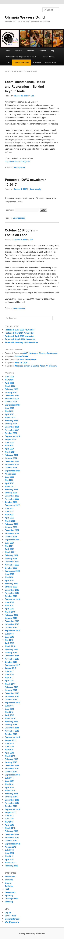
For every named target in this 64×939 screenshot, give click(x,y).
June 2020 (9, 574)
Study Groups (48, 56)
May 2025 (9, 411)
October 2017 (11, 661)
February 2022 (11, 523)
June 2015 (9, 746)
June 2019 (9, 602)
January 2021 (11, 558)
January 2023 (11, 492)
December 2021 (12, 530)
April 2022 (9, 517)
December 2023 (12, 461)
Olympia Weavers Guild (25, 17)
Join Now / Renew (21, 62)
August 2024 (10, 439)
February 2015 (11, 759)
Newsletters (10, 892)
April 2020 (9, 580)
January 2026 (11, 392)
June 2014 (9, 780)
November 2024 (12, 429)
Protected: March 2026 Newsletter (20, 339)
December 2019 (12, 589)
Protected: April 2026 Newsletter (19, 336)
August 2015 (10, 740)
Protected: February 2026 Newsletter (21, 342)
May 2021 (9, 545)
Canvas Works (21, 356)
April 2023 (9, 483)
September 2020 (12, 571)
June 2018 (9, 636)
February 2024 (11, 454)
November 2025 (12, 398)
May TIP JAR (21, 362)
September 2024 (12, 436)
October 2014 (11, 771)
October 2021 (11, 536)
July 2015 (9, 743)
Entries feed (10, 915)
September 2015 (12, 737)
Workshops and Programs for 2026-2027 (22, 56)
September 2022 (12, 505)
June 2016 (9, 709)
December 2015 (12, 727)
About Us (18, 50)
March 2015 (10, 755)
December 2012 (12, 834)
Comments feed (12, 918)
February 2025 (11, 420)
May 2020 (9, 577)
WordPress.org (12, 921)
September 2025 (12, 404)
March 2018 (10, 646)
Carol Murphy (35, 189)
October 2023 (11, 467)
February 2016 (11, 721)
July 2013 (9, 815)
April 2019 (9, 608)
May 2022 (9, 514)
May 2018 (9, 640)
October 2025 (11, 401)
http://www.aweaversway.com (17, 161)
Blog (52, 50)
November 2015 (12, 730)
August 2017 (10, 668)
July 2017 (9, 671)
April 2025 (9, 414)
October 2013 (11, 806)
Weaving (9, 901)
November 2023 (12, 464)
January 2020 (11, 586)
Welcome (30, 50)
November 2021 (12, 533)
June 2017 (9, 674)
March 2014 (10, 790)
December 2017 (12, 655)
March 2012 (10, 862)
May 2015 (9, 749)
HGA (7, 889)
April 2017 (9, 680)
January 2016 (11, 724)
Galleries (9, 886)
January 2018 (11, 652)
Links (8, 62)
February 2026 (11, 389)
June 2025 (9, 408)
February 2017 (11, 687)
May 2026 (9, 379)
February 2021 (11, 555)
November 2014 (12, 768)
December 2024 (12, 426)
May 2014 (9, 784)
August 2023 (10, 473)
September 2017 (12, 665)
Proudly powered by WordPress (32, 933)
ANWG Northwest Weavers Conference (39, 353)
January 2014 (11, 796)
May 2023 (9, 480)
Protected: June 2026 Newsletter (19, 329)
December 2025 (12, 395)
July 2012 (9, 849)
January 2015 (11, 762)
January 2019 (11, 618)
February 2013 (11, 831)
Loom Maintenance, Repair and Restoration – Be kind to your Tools (25, 86)
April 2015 (9, 752)
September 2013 (12, 809)
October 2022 (11, 502)
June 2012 (9, 853)
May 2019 (9, 605)
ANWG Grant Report (27, 359)
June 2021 (9, 542)
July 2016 (9, 705)
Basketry (9, 879)
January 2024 (11, 458)
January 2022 (11, 527)
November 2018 (12, 624)
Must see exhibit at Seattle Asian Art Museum (36, 365)
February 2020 (11, 583)
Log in (8, 912)
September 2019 (12, 599)
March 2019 (10, 611)
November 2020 (12, 564)
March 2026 (10, 386)
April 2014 (9, 787)
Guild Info (42, 50)
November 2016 (12, 696)
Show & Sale (50, 62)
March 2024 (10, 451)
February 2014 (11, 793)
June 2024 (9, 442)
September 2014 (12, 774)
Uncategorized (19, 167)
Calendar (37, 62)
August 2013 (10, 812)
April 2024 (9, 448)
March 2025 (10, 417)
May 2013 (9, 821)
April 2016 (9, 715)
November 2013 (12, 802)
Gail (32, 95)
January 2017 (11, 690)
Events (8, 882)
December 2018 (12, 621)
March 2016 (10, 718)
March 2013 (10, 828)
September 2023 (12, 470)
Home (8, 50)
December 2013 (12, 799)
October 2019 (11, 596)
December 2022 (12, 495)
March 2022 (10, 520)
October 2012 (11, 840)
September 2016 (12, 702)
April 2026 (9, 383)
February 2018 (11, 649)
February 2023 (11, 489)
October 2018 (11, 627)
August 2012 (10, 846)
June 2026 (9, 376)
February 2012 (11, 865)
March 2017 (10, 683)
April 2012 (9, 859)
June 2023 (9, 476)
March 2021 (10, 552)
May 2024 (9, 445)
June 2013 (9, 818)
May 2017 (9, 677)
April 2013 (9, 824)
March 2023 (10, 486)
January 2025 (11, 423)
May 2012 (9, 856)
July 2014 (9, 777)
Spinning (9, 895)
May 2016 (9, 712)
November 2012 (12, 837)
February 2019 (11, 614)
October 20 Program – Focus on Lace (21, 232)
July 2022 (9, 508)
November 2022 (12, 498)
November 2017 (12, 658)
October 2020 (11, 567)
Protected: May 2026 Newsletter (19, 332)
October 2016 (11, 699)
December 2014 (12, 765)
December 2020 (12, 561)
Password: (10, 209)
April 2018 (9, 643)
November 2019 (12, 592)
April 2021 (9, 549)
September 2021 (12, 539)
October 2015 (11, 734)
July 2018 (9, 633)
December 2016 (12, 693)
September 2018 (12, 630)
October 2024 (11, 433)
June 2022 (9, 511)
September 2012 (12, 843)
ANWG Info (10, 876)
